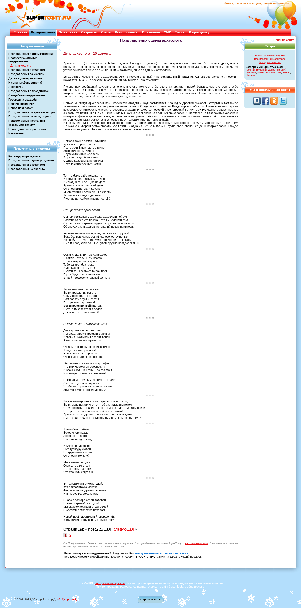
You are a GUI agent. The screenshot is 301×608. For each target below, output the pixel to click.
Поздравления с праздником (28, 91)
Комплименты (126, 32)
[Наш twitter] (283, 101)
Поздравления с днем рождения (31, 160)
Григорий (261, 69)
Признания (151, 32)
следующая (124, 529)
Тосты (180, 32)
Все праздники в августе (270, 55)
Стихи (106, 32)
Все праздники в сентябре (269, 58)
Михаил (250, 75)
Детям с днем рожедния (25, 78)
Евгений (281, 69)
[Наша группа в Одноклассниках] (274, 101)
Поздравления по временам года (31, 112)
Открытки (89, 32)
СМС (167, 32)
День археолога (20, 65)
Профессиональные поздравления (22, 59)
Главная (20, 32)
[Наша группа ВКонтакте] (257, 101)
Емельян (251, 72)
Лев (279, 72)
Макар (286, 72)
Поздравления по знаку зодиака (30, 116)
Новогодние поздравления (27, 129)
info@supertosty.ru (68, 599)
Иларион (270, 72)
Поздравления (43, 32)
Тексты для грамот (21, 125)
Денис (271, 69)
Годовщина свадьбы (22, 99)
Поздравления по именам (26, 74)
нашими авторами (196, 543)
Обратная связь (150, 599)
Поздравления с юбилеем (26, 70)
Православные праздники (26, 120)
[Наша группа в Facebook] (265, 101)
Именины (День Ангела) (25, 82)
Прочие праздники (21, 103)
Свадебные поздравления (26, 95)
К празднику (199, 32)
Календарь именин (270, 62)
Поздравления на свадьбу (26, 169)
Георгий (250, 69)
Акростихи (15, 87)
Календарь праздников (24, 156)
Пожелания (68, 32)
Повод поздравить (21, 108)
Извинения (16, 133)
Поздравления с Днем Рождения (31, 54)
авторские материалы (110, 583)
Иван (260, 72)
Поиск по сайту (283, 40)
